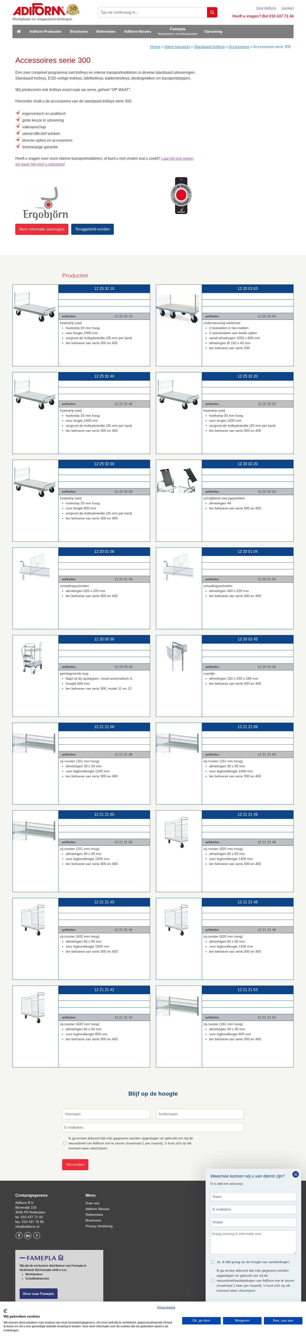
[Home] (18, 31)
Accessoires (239, 47)
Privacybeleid (166, 1307)
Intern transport (177, 47)
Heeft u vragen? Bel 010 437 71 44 (263, 16)
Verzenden (75, 1165)
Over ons (92, 1203)
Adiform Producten (45, 31)
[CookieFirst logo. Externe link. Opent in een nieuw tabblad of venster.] (5, 1311)
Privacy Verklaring (99, 1226)
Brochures (79, 31)
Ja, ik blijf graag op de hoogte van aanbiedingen (253, 1262)
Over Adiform (266, 8)
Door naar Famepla (38, 1294)
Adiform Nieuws (137, 31)
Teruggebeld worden (92, 229)
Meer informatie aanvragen (42, 229)
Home (155, 47)
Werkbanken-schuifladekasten (177, 34)
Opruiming (213, 31)
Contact (288, 8)
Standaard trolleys (209, 47)
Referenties (105, 31)
